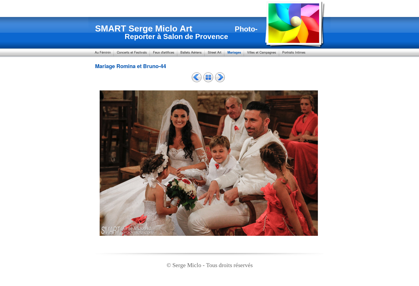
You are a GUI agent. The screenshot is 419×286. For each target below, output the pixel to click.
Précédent (196, 77)
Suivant (220, 77)
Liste (208, 77)
